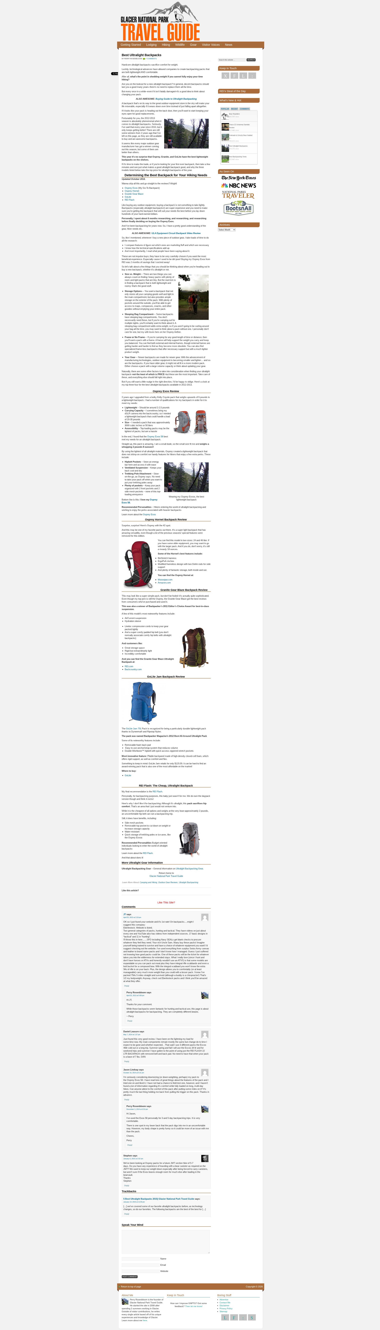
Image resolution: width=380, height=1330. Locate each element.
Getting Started (129, 45)
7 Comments (151, 59)
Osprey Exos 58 (155, 436)
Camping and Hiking (148, 882)
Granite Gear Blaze (134, 194)
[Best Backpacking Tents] (225, 159)
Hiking (165, 45)
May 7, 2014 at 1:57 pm (131, 1034)
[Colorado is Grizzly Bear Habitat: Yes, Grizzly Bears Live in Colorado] (225, 138)
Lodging (150, 45)
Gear (192, 45)
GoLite (128, 197)
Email (163, 1265)
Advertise (224, 1299)
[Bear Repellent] (225, 116)
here (145, 1320)
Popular (225, 109)
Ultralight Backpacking (188, 882)
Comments (244, 109)
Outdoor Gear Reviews (168, 882)
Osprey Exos (131, 188)
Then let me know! (193, 1306)
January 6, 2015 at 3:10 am (133, 1159)
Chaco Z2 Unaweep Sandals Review (239, 126)
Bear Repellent (234, 114)
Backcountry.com (133, 669)
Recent (234, 109)
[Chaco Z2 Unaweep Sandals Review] (225, 127)
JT (124, 914)
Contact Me (225, 1302)
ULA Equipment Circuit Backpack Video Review (176, 233)
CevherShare (115, 75)
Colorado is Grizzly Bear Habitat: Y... (241, 136)
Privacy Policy (226, 1308)
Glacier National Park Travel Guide (166, 876)
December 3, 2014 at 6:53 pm (137, 1109)
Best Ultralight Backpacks (238, 146)
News (228, 44)
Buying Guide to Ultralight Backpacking (176, 99)
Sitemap (223, 1311)
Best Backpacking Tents (238, 157)
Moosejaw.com (165, 579)
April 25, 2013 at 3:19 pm (132, 917)
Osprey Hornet (132, 191)
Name (163, 1258)
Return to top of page (131, 1286)
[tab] (225, 109)
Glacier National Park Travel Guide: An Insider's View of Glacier (160, 21)
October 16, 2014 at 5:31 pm (133, 1073)
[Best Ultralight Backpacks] (225, 148)
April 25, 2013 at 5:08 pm (135, 995)
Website (164, 1271)
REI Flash (129, 200)
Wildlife (179, 45)
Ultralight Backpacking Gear (189, 868)
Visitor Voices (210, 45)
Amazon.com (164, 582)
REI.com (129, 666)
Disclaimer (224, 1305)
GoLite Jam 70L (134, 728)
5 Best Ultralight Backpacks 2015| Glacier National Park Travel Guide (158, 1199)
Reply (126, 986)
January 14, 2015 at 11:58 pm (134, 1202)
